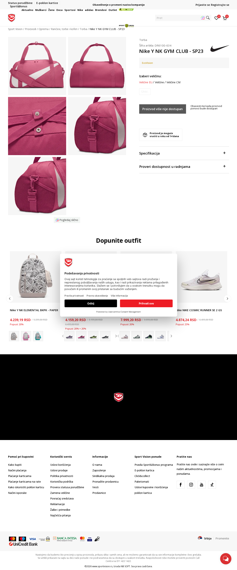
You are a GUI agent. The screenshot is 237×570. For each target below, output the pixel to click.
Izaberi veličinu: (150, 76)
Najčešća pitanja (60, 515)
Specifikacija (149, 153)
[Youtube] (201, 484)
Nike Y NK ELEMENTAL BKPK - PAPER (34, 310)
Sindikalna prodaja (103, 476)
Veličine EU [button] (145, 82)
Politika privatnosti (61, 476)
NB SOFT (125, 566)
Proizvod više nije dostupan (162, 109)
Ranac (13, 306)
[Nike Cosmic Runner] (69, 336)
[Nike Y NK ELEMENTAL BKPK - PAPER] (35, 277)
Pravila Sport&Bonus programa (154, 464)
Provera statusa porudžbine (67, 487)
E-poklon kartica (144, 470)
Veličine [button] (159, 82)
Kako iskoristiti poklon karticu (26, 487)
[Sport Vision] (11, 17)
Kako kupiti (15, 464)
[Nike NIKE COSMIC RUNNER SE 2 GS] (201, 277)
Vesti (95, 487)
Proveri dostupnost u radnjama (164, 166)
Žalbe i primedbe (60, 509)
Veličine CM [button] (173, 82)
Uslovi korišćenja (60, 464)
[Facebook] (180, 484)
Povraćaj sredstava (62, 498)
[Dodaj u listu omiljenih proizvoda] (56, 297)
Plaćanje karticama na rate (24, 481)
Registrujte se (220, 5)
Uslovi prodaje (59, 470)
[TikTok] (212, 484)
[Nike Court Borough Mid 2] (124, 336)
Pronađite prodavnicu (105, 481)
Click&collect (142, 476)
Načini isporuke (17, 493)
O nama (97, 464)
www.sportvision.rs (102, 566)
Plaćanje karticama (19, 476)
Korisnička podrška (61, 481)
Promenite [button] (222, 538)
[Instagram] (191, 484)
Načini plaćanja (17, 470)
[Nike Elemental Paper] (26, 336)
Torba (143, 40)
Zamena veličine (60, 493)
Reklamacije (57, 504)
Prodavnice (99, 493)
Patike (179, 306)
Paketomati (142, 481)
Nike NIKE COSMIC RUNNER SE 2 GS (199, 310)
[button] (34, 10)
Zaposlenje (99, 470)
